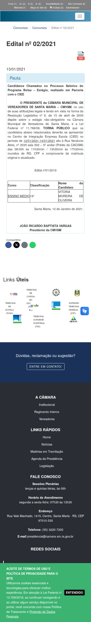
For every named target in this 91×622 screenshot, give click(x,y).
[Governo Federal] (35, 302)
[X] (16, 245)
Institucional (47, 404)
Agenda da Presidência (46, 458)
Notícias (46, 444)
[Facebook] (8, 245)
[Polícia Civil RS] (56, 289)
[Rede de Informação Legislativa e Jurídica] (73, 316)
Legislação (47, 466)
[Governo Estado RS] (77, 289)
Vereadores (47, 419)
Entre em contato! (45, 366)
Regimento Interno (46, 412)
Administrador (72, 7)
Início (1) (12, 3)
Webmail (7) (19, 7)
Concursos (20, 28)
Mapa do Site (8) (38, 7)
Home (47, 437)
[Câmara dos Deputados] (56, 302)
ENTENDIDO (74, 592)
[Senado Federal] (17, 316)
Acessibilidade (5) (54, 3)
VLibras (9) (57, 7)
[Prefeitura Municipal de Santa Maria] (14, 293)
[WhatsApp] (32, 245)
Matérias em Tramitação (46, 451)
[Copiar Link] (24, 245)
